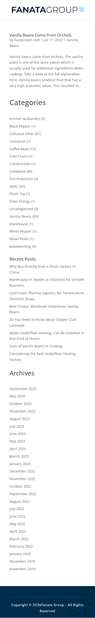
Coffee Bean (19, 149)
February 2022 (21, 546)
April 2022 (18, 531)
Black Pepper (20, 126)
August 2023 (20, 418)
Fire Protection (21, 179)
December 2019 (22, 561)
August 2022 (20, 501)
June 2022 (18, 516)
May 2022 (17, 523)
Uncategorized (21, 208)
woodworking (20, 246)
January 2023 (20, 463)
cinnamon (18, 141)
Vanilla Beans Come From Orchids (41, 35)
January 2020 (20, 553)
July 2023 (17, 426)
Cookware (17, 171)
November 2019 (22, 569)
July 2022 (17, 508)
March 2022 (19, 539)
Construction (20, 163)
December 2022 (22, 471)
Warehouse (19, 224)
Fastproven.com (27, 40)
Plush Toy (17, 193)
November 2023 (22, 411)
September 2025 (23, 388)
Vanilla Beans (20, 216)
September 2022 (23, 493)
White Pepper (21, 231)
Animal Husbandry (25, 118)
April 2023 (18, 448)
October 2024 (20, 403)
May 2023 (17, 441)
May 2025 (17, 396)
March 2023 (19, 456)
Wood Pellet (19, 238)
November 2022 (22, 478)
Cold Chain (18, 156)
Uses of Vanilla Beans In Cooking (36, 346)
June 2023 (18, 433)
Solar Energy (20, 201)
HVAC (14, 186)
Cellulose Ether (22, 133)
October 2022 (20, 486)
